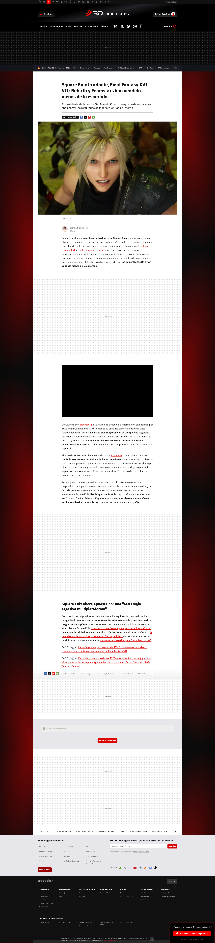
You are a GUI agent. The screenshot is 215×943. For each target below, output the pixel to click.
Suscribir (172, 846)
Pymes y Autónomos (168, 896)
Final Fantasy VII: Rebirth (106, 674)
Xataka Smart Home (46, 903)
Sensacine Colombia (86, 926)
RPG (75, 68)
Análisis (43, 26)
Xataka (41, 893)
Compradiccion (146, 900)
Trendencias (145, 893)
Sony (40, 861)
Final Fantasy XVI (86, 674)
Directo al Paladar (106, 893)
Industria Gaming (45, 851)
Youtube (135, 867)
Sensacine (83, 893)
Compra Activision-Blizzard (93, 862)
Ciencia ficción (85, 68)
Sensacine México (85, 922)
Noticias (74, 674)
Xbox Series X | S (69, 847)
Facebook (81, 117)
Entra (157, 14)
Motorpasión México (127, 922)
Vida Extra (63, 896)
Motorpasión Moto (126, 896)
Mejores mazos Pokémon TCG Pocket (111, 831)
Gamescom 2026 (63, 68)
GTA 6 (141, 68)
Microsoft (66, 856)
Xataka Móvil (43, 896)
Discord (150, 867)
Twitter (85, 117)
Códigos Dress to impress (138, 831)
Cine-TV (104, 26)
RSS (145, 867)
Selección (78, 26)
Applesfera (43, 900)
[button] (78, 227)
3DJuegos (107, 13)
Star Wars (150, 68)
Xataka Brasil (43, 926)
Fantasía (97, 68)
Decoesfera (145, 896)
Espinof (82, 896)
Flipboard (89, 117)
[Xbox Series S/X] (128, 26)
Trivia (68, 26)
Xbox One (66, 851)
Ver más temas (44, 870)
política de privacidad (141, 852)
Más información (110, 940)
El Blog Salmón (166, 893)
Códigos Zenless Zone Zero (84, 831)
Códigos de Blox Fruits (159, 831)
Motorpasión (124, 893)
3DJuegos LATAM (65, 922)
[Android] (141, 26)
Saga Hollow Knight (46, 856)
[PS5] (122, 26)
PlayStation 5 (140, 674)
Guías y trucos (56, 26)
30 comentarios (71, 117)
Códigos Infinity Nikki (63, 831)
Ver (108, 740)
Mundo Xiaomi (44, 907)
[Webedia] (45, 880)
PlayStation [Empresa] (71, 861)
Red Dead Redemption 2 (126, 68)
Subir (170, 881)
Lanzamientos (91, 26)
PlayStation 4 (127, 674)
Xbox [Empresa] (92, 856)
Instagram (140, 867)
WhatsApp (120, 867)
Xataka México (44, 922)
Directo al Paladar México (106, 923)
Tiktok (155, 867)
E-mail (93, 117)
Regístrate (166, 14)
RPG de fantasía (163, 68)
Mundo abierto (109, 68)
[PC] (115, 26)
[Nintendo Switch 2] (135, 26)
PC (119, 674)
